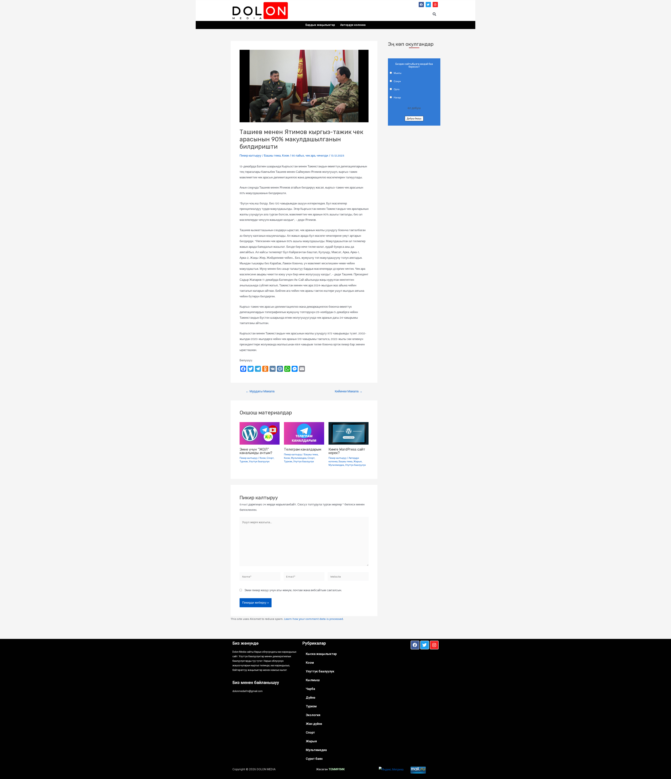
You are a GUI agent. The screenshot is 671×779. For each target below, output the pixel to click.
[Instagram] (435, 4)
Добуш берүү (414, 118)
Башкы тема (272, 155)
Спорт (270, 457)
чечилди (322, 155)
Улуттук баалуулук (259, 461)
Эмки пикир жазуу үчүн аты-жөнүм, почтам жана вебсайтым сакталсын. (293, 590)
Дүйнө (310, 697)
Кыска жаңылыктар (321, 654)
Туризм (244, 461)
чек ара (310, 155)
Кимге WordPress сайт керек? (347, 451)
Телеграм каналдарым (302, 449)
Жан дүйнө (314, 724)
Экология (313, 715)
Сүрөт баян (314, 758)
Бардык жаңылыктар (320, 25)
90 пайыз (298, 155)
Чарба (310, 689)
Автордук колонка (353, 25)
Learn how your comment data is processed (313, 619)
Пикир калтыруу (250, 155)
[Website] (348, 577)
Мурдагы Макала (260, 391)
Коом (285, 155)
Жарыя (357, 461)
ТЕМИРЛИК (337, 769)
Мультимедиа (298, 457)
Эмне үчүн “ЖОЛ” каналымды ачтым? (256, 451)
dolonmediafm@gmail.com (247, 691)
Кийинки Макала (348, 391)
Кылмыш (313, 680)
